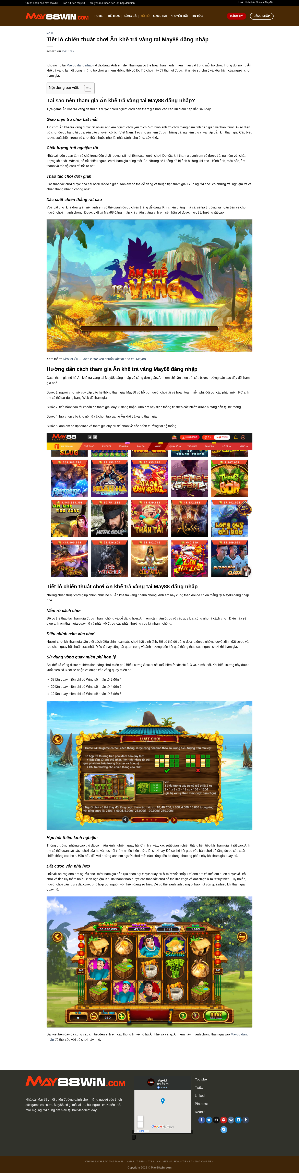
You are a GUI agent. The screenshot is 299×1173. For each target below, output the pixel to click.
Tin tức (197, 16)
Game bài (160, 16)
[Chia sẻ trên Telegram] (223, 1129)
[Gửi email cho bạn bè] (216, 1120)
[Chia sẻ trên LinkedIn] (238, 1120)
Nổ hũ (145, 16)
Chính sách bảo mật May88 (41, 2)
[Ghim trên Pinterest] (223, 1120)
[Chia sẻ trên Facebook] (201, 1120)
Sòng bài (130, 16)
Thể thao (113, 16)
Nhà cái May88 (36, 1099)
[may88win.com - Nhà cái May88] (56, 16)
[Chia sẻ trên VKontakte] (231, 1120)
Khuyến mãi (179, 16)
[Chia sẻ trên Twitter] (209, 1120)
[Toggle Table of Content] (85, 88)
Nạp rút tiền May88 (73, 2)
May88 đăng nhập (80, 65)
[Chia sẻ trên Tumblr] (245, 1120)
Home (99, 16)
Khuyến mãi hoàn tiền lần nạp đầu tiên (112, 2)
